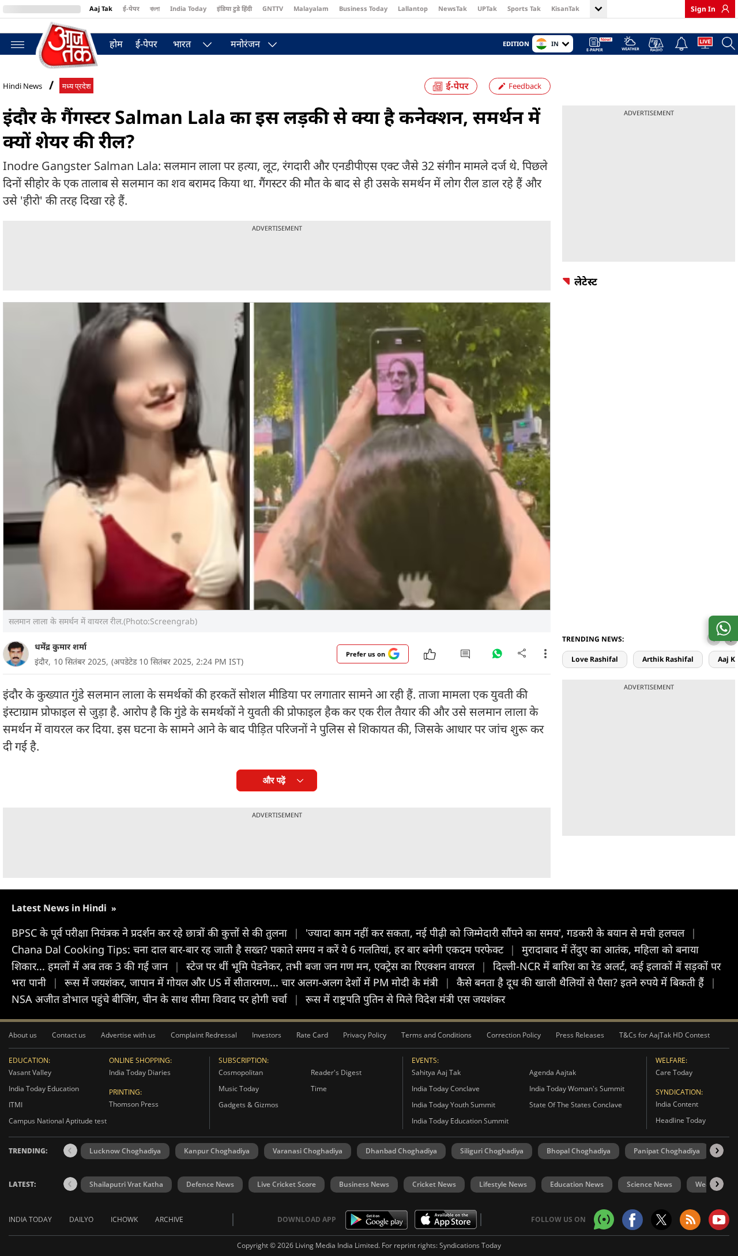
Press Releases (580, 1035)
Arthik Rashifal (668, 659)
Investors (266, 1035)
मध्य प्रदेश (76, 86)
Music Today (239, 1088)
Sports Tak (524, 8)
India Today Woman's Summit (576, 1088)
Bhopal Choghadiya (579, 1151)
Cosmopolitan (241, 1072)
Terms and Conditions (436, 1035)
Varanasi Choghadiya (307, 1151)
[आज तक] (69, 45)
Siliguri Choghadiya (492, 1151)
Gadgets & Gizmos (248, 1105)
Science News (649, 1184)
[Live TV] (705, 45)
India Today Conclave (446, 1088)
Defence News (210, 1184)
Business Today (363, 8)
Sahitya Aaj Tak (436, 1072)
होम (116, 43)
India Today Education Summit (460, 1121)
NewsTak (452, 8)
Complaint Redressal (204, 1035)
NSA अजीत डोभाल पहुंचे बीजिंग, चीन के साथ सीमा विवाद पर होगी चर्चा (155, 999)
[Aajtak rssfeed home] (690, 1219)
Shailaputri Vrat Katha (126, 1184)
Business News (364, 1184)
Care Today (674, 1072)
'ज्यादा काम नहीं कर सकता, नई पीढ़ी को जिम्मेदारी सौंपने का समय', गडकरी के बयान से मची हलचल (501, 933)
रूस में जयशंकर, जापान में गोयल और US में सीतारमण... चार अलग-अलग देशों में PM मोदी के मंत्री (257, 982)
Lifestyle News (503, 1184)
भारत (182, 43)
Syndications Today (470, 1245)
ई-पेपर (131, 8)
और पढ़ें (274, 780)
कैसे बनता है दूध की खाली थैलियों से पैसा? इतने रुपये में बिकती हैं (586, 982)
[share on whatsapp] (723, 628)
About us (23, 1035)
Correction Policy (514, 1035)
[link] (722, 9)
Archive (169, 1219)
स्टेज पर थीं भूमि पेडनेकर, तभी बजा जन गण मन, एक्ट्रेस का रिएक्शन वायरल (336, 966)
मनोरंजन (245, 43)
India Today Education (44, 1088)
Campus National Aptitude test (58, 1121)
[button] (717, 1150)
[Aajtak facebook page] (632, 1219)
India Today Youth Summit (453, 1105)
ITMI (15, 1105)
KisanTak (565, 8)
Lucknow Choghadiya (125, 1151)
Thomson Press (134, 1104)
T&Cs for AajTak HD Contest (664, 1035)
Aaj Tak (100, 8)
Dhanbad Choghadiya (401, 1151)
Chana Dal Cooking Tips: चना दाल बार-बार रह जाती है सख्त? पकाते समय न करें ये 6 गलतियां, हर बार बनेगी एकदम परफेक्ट (263, 949)
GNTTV (272, 8)
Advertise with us (128, 1035)
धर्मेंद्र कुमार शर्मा (60, 646)
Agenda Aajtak (552, 1072)
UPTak (487, 8)
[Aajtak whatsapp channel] (604, 1219)
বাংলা (155, 8)
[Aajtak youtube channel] (719, 1219)
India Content (677, 1104)
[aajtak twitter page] (661, 1219)
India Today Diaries (140, 1072)
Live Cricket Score (286, 1184)
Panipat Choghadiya (667, 1151)
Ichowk (124, 1219)
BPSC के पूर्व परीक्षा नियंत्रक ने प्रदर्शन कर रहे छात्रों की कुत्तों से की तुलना (155, 933)
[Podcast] (657, 44)
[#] (497, 656)
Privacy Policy (364, 1035)
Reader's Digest (336, 1072)
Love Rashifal (594, 659)
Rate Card (312, 1035)
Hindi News (22, 86)
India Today (188, 8)
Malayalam (311, 8)
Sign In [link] (703, 9)
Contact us (69, 1035)
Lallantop (413, 8)
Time (319, 1088)
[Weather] (630, 45)
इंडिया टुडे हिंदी (234, 8)
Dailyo (81, 1219)
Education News (577, 1184)
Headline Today (681, 1120)
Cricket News (434, 1184)
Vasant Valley (30, 1072)
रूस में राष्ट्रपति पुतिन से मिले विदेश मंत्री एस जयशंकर (405, 999)
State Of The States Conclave (575, 1105)
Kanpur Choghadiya (217, 1151)
